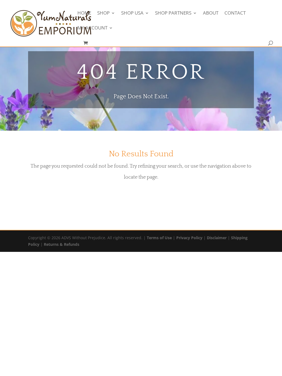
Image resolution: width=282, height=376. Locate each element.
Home (84, 13)
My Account (92, 28)
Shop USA (132, 13)
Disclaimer (217, 237)
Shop (103, 13)
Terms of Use (159, 237)
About (210, 13)
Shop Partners (173, 13)
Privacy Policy (189, 237)
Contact (235, 13)
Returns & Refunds (61, 244)
